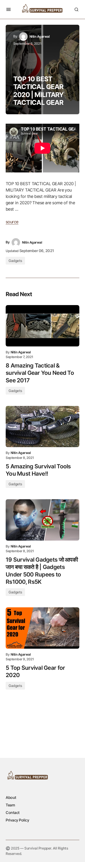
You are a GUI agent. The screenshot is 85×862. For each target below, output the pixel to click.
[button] (8, 9)
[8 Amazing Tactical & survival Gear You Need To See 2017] (42, 326)
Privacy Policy (17, 820)
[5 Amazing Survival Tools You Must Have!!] (42, 426)
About (11, 797)
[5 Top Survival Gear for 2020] (42, 628)
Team (10, 805)
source (12, 221)
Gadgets (15, 260)
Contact (13, 812)
